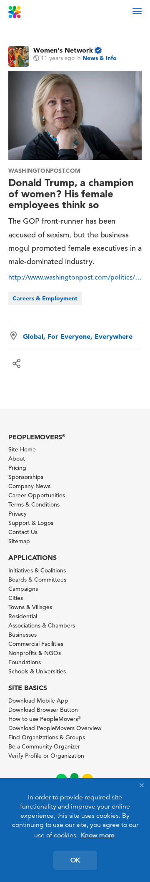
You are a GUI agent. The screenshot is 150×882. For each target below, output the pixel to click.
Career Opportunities (36, 495)
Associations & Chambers (41, 625)
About (16, 458)
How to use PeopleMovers (44, 719)
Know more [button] (98, 835)
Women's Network (63, 50)
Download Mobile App (38, 700)
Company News (29, 486)
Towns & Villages (30, 607)
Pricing (17, 467)
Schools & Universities (37, 671)
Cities (15, 598)
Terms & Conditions (34, 504)
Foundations (24, 662)
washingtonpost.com (44, 170)
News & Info (99, 58)
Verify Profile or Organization (46, 755)
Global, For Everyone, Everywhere (77, 336)
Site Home (22, 449)
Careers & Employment (45, 298)
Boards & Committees (37, 579)
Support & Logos (30, 523)
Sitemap (19, 541)
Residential (22, 616)
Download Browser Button (43, 709)
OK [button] (75, 860)
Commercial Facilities (35, 644)
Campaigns (23, 588)
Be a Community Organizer (44, 746)
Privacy (17, 513)
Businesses (22, 634)
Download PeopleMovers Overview (55, 728)
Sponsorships (25, 477)
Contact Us (23, 532)
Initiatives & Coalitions (37, 570)
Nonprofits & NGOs (34, 653)
